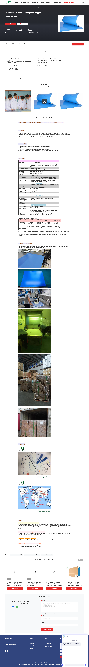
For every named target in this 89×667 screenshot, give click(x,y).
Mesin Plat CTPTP (48, 641)
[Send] (86, 664)
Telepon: (44, 622)
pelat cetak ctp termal (47, 554)
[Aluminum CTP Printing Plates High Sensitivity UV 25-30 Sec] (18, 101)
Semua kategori (47, 648)
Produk (11, 7)
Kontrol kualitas (32, 645)
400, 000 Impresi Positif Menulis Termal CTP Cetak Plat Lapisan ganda (53, 584)
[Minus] (86, 636)
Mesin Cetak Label (48, 646)
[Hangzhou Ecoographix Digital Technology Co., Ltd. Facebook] (6, 651)
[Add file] (63, 664)
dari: (43, 615)
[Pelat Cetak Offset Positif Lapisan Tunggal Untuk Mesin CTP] (71, 23)
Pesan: (43, 600)
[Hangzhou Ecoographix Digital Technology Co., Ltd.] (9, 2)
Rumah (6, 7)
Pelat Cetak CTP (17, 7)
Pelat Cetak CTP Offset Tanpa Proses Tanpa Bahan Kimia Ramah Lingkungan (14, 584)
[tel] (20, 607)
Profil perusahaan (32, 640)
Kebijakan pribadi (51, 662)
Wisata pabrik (31, 643)
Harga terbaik (10, 23)
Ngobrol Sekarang (23, 23)
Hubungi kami (31, 648)
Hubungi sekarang (47, 629)
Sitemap (36, 662)
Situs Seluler (43, 662)
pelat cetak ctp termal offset (32, 554)
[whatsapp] (17, 607)
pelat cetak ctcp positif (17, 554)
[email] (13, 607)
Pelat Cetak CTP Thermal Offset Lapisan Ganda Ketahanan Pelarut (33, 584)
